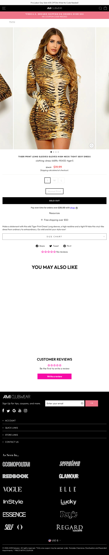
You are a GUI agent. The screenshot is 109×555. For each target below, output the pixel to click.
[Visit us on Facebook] (3, 411)
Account (10, 420)
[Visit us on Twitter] (8, 411)
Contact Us (11, 442)
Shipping (44, 170)
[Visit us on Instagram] (25, 411)
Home (12, 21)
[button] (48, 251)
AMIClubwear (14, 548)
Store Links (11, 434)
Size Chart (54, 236)
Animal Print (54, 191)
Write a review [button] (54, 376)
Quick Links (11, 427)
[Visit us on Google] (14, 411)
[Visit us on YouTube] (19, 411)
